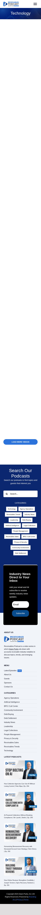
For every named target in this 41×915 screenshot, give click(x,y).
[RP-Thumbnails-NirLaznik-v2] (20, 793)
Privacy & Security (20, 542)
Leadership (14, 520)
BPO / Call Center (29, 536)
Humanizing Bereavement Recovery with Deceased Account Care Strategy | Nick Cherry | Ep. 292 (20, 848)
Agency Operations (26, 509)
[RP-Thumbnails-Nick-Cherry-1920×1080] (20, 824)
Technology (12, 509)
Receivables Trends (13, 514)
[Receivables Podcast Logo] (11, 2)
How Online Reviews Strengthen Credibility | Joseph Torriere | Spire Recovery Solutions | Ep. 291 (19, 882)
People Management (20, 531)
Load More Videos (20, 442)
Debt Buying (26, 520)
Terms (26, 900)
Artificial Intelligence (12, 525)
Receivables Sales (12, 536)
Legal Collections (29, 525)
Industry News (29, 514)
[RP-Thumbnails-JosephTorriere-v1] (20, 858)
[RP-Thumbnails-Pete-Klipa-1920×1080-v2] (20, 761)
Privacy (19, 900)
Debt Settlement (20, 553)
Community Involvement (20, 547)
